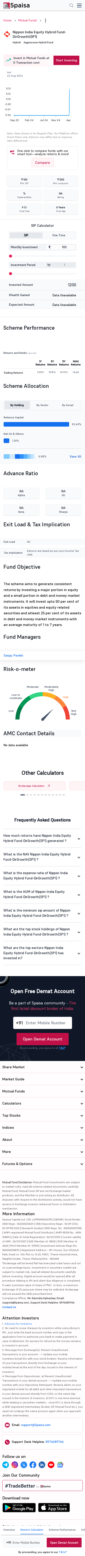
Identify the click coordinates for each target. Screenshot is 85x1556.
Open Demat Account (42, 1039)
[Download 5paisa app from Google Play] (19, 1509)
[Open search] (71, 6)
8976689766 (55, 1442)
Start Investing (66, 60)
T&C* (62, 1048)
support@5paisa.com (36, 1425)
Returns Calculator (31, 1529)
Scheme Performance (62, 1529)
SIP (26, 235)
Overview (9, 1529)
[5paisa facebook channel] (32, 1464)
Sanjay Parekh (13, 655)
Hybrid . (17, 42)
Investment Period (23, 265)
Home (7, 20)
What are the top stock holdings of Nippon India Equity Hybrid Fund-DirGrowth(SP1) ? (36, 931)
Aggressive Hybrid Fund (38, 42)
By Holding (17, 405)
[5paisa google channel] (60, 1464)
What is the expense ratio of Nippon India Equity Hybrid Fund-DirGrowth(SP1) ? (35, 875)
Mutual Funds (27, 20)
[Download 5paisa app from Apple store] (54, 1509)
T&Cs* (63, 1552)
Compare (42, 162)
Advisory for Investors (18, 1323)
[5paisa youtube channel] (51, 1464)
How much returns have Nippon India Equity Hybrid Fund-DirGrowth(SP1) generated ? (37, 838)
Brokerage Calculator (31, 785)
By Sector (42, 405)
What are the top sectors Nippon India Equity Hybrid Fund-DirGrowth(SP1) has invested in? (33, 953)
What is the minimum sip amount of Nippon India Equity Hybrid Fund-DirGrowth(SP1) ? (36, 913)
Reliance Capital (14, 417)
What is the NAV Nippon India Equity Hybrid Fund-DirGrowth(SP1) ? (36, 857)
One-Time (58, 235)
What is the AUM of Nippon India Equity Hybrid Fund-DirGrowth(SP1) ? (34, 894)
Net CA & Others (14, 433)
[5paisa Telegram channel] (5, 1464)
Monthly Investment (24, 247)
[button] (23, 795)
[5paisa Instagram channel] (14, 1464)
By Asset (67, 405)
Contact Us (9, 1307)
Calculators (11, 1103)
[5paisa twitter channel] (23, 1464)
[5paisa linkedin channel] (42, 1464)
